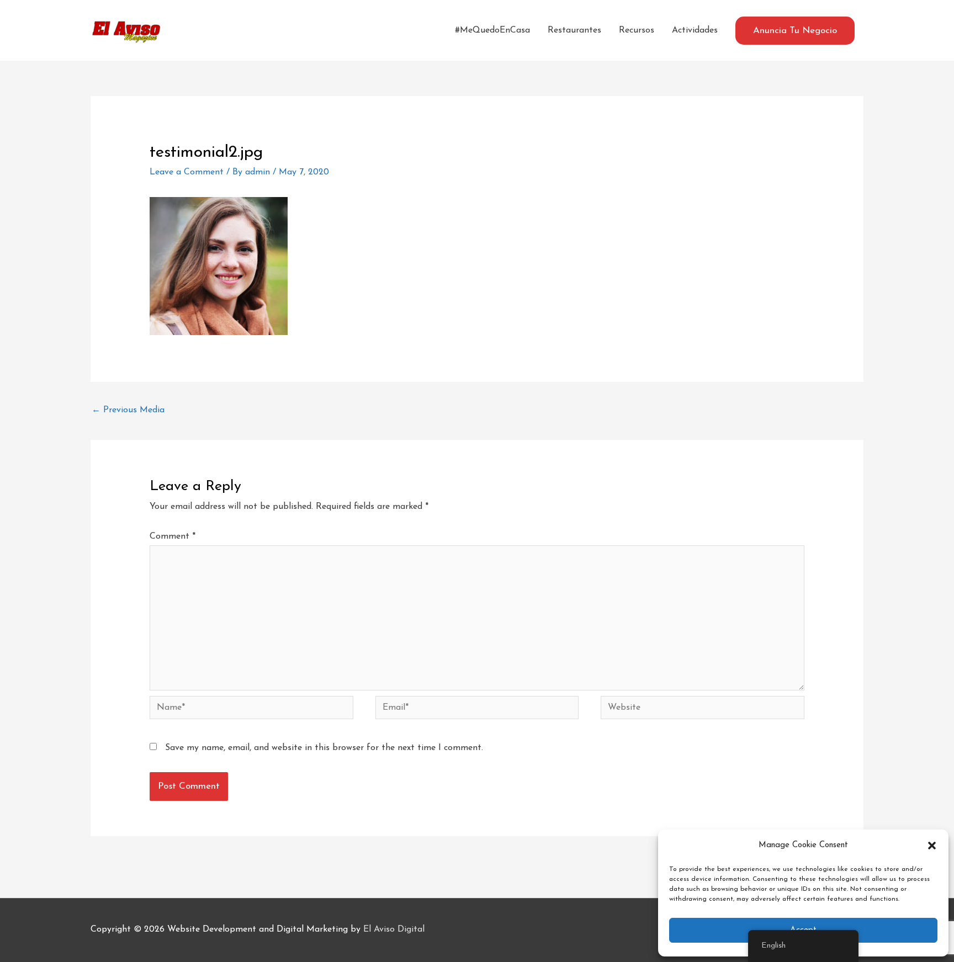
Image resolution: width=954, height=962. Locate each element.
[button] (931, 845)
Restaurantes (574, 30)
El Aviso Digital (394, 929)
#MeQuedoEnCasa (492, 30)
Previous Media (128, 410)
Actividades (695, 30)
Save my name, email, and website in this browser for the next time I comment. (324, 747)
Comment (172, 536)
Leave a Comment (187, 172)
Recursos (636, 30)
